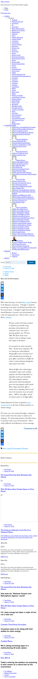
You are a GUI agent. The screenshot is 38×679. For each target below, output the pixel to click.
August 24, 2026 (9, 621)
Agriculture (15, 23)
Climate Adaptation (17, 37)
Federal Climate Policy (18, 64)
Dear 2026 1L (5, 658)
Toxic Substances (17, 115)
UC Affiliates (8, 671)
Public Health (16, 101)
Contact (6, 675)
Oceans (14, 90)
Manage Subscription (10, 673)
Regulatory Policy (17, 106)
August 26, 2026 (9, 526)
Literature (15, 83)
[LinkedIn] (19, 289)
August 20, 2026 (9, 637)
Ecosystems (15, 51)
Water (13, 122)
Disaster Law (15, 48)
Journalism (15, 78)
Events (14, 60)
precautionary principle (18, 97)
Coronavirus (15, 43)
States (13, 111)
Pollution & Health (17, 95)
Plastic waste (15, 92)
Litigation (14, 85)
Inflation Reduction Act (18, 74)
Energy (14, 53)
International (15, 255)
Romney (25, 448)
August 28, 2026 (9, 471)
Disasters (14, 50)
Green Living (16, 71)
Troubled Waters (7, 641)
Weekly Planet (16, 124)
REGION (7, 251)
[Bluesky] (19, 286)
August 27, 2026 (9, 485)
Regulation (15, 104)
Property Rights (16, 99)
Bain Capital (26, 302)
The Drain (15, 113)
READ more (4, 557)
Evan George (8, 525)
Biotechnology (16, 32)
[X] (19, 294)
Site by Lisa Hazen (9, 677)
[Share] (19, 297)
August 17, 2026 (9, 654)
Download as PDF (31, 428)
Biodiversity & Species (18, 30)
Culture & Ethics (17, 44)
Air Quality (15, 27)
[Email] (19, 283)
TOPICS (7, 16)
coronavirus (15, 41)
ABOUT (7, 258)
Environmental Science (18, 59)
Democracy (15, 46)
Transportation (16, 117)
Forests (14, 66)
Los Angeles (15, 87)
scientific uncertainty (18, 110)
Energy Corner (16, 55)
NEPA (14, 88)
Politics (14, 94)
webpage (8, 317)
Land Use (14, 80)
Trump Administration (18, 118)
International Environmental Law (21, 76)
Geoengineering (16, 69)
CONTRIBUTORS (10, 125)
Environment (16, 448)
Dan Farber (7, 266)
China (13, 36)
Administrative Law (17, 22)
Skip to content (5, 2)
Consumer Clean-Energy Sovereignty (13, 624)
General (14, 67)
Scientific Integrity (17, 108)
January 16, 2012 (9, 268)
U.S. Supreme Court (18, 120)
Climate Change (16, 39)
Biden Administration (18, 29)
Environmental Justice (18, 57)
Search (3, 262)
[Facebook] (19, 291)
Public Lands (15, 103)
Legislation (15, 81)
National (14, 253)
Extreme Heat (16, 62)
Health (14, 73)
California (14, 34)
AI (12, 25)
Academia (14, 20)
